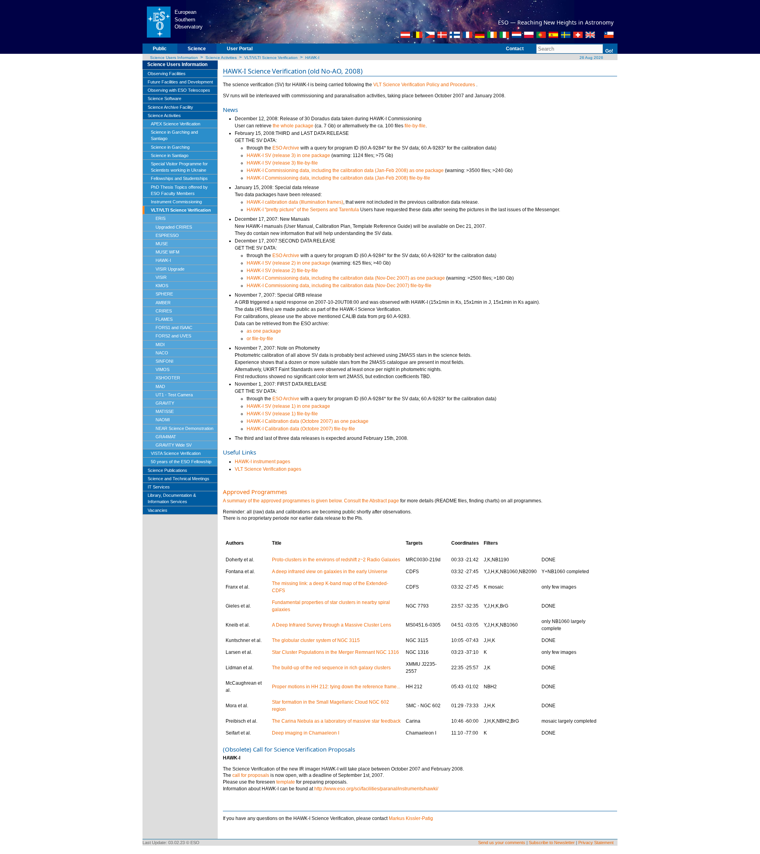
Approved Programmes (255, 492)
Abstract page (384, 501)
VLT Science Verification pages (268, 469)
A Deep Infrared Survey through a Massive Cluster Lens (331, 625)
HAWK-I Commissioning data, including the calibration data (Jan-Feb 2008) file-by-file (338, 178)
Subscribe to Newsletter (552, 842)
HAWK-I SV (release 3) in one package (288, 155)
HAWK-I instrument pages (262, 461)
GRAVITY (165, 403)
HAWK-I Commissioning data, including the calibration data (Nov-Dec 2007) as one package (346, 278)
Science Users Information (174, 57)
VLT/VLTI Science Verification (271, 57)
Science (197, 48)
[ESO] (158, 21)
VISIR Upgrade (170, 269)
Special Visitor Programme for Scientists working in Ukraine (179, 166)
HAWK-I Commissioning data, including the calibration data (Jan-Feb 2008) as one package (345, 170)
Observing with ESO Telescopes (179, 90)
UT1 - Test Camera (174, 394)
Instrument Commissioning (176, 201)
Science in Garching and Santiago (174, 135)
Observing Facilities (167, 73)
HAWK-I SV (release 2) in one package (288, 263)
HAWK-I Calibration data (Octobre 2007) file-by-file (301, 429)
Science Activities (221, 57)
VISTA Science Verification (176, 453)
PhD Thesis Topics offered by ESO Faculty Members (179, 190)
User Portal (240, 48)
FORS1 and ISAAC (174, 327)
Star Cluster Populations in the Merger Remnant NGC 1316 (335, 652)
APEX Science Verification (175, 123)
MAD (160, 386)
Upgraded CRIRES (174, 227)
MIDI (160, 344)
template (285, 782)
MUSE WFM (167, 252)
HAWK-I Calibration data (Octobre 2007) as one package (308, 421)
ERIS (160, 218)
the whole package (293, 126)
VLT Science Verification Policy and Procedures (424, 84)
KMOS (162, 285)
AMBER (163, 302)
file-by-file (415, 126)
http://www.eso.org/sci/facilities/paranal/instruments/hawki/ (376, 789)
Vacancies (157, 510)
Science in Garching (170, 147)
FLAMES (164, 319)
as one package (264, 331)
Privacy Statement (596, 842)
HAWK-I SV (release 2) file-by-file (282, 270)
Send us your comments (501, 842)
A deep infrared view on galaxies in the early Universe (330, 571)
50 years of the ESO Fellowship (181, 461)
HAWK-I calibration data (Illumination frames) (295, 202)
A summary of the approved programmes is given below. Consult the (296, 501)
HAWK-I (312, 57)
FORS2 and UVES (173, 335)
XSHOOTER (168, 377)
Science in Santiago (169, 155)
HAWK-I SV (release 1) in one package (288, 406)
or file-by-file (260, 338)
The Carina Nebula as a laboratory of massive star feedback (336, 721)
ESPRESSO (167, 235)
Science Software (164, 98)
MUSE (162, 243)
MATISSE (165, 411)
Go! (609, 51)
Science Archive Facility (170, 107)
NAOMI (163, 419)
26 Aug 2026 (590, 57)
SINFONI (164, 361)
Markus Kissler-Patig (411, 818)
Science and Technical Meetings (178, 478)
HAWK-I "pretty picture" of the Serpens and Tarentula (303, 209)
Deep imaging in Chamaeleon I (305, 733)
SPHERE (164, 294)
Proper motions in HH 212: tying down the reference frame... (336, 686)
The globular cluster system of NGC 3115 (316, 640)
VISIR (161, 277)
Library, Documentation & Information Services (172, 498)
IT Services (159, 487)
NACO (162, 352)
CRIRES (164, 311)
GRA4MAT (166, 436)
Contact (515, 48)
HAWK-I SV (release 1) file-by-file (282, 414)
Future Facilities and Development (180, 82)
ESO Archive (285, 148)
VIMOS (162, 369)
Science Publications (167, 470)
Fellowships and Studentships (179, 178)
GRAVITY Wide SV (174, 445)
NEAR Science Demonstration (184, 428)
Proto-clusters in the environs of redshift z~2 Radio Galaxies (336, 559)
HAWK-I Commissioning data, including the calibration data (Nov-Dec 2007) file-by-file (339, 285)
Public (160, 48)
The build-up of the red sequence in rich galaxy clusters (331, 667)
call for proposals (250, 775)
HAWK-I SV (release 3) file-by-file (282, 163)
